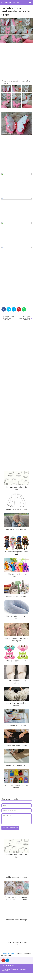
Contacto (15, 969)
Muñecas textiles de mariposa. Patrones (8, 318)
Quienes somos (6, 969)
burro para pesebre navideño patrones (24, 318)
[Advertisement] (16, 61)
